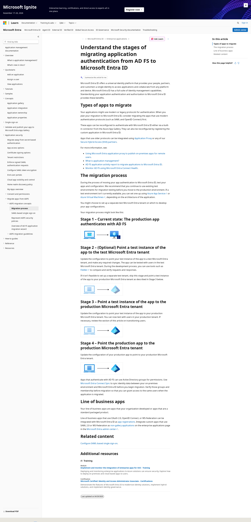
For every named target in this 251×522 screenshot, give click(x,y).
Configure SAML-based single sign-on (99, 443)
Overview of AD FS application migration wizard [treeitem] (25, 227)
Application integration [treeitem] (17, 108)
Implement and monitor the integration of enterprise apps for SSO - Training (115, 468)
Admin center (240, 30)
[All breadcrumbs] (83, 39)
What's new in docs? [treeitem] (16, 65)
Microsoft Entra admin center (101, 429)
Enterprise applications (117, 39)
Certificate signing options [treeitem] (18, 152)
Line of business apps (223, 50)
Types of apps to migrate (225, 44)
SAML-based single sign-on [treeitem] (23, 213)
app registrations (126, 421)
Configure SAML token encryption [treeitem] (22, 170)
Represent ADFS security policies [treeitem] (22, 219)
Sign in (245, 22)
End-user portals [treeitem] (14, 175)
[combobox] (21, 42)
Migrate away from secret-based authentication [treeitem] (21, 141)
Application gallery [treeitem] (15, 103)
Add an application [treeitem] (15, 74)
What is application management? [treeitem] (22, 60)
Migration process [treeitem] (20, 208)
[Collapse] (38, 37)
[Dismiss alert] (246, 5)
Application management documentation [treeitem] (16, 49)
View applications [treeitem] (15, 84)
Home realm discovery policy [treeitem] (19, 184)
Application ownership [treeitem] (17, 112)
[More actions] (168, 39)
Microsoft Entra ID (96, 39)
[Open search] (238, 23)
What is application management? (102, 160)
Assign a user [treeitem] (13, 79)
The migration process (223, 47)
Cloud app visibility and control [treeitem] (21, 179)
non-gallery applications (122, 425)
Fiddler (84, 269)
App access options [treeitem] (15, 148)
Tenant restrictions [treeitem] (15, 157)
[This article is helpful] (235, 63)
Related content (220, 54)
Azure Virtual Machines (92, 197)
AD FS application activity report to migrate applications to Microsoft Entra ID (123, 164)
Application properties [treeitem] (17, 117)
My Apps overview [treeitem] (15, 189)
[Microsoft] (5, 23)
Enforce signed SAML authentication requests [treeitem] (17, 164)
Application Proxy (143, 138)
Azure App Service (156, 193)
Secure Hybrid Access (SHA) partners (99, 142)
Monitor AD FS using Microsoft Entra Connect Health (111, 168)
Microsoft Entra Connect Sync (95, 383)
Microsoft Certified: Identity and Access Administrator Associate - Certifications (117, 481)
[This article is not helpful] (238, 63)
